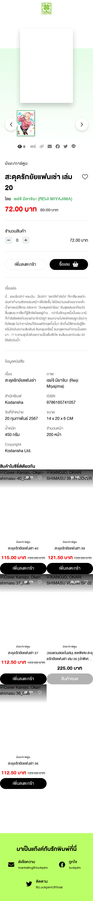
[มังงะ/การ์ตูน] (23, 542)
